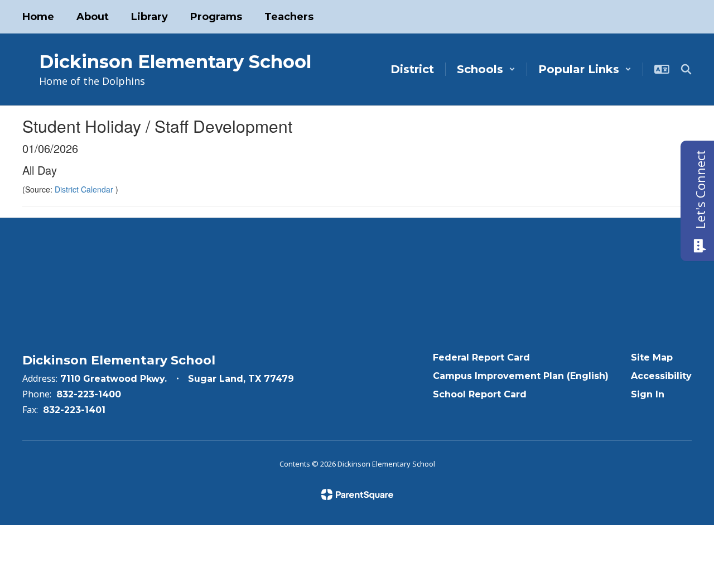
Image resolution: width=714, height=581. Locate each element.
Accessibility (661, 376)
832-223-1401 (74, 410)
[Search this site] (686, 69)
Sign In (647, 394)
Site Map (652, 357)
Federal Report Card (481, 357)
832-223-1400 (88, 394)
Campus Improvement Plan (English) (521, 376)
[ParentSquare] (357, 494)
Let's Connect (700, 189)
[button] (486, 69)
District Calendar (85, 189)
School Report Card (480, 394)
